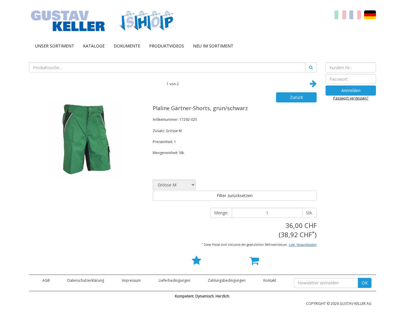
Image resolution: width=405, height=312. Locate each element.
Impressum (131, 280)
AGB (46, 280)
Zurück (296, 97)
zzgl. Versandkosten (303, 245)
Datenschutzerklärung (85, 280)
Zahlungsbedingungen (226, 280)
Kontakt (269, 280)
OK (365, 283)
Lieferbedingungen (174, 280)
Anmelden (351, 90)
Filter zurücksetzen (235, 195)
